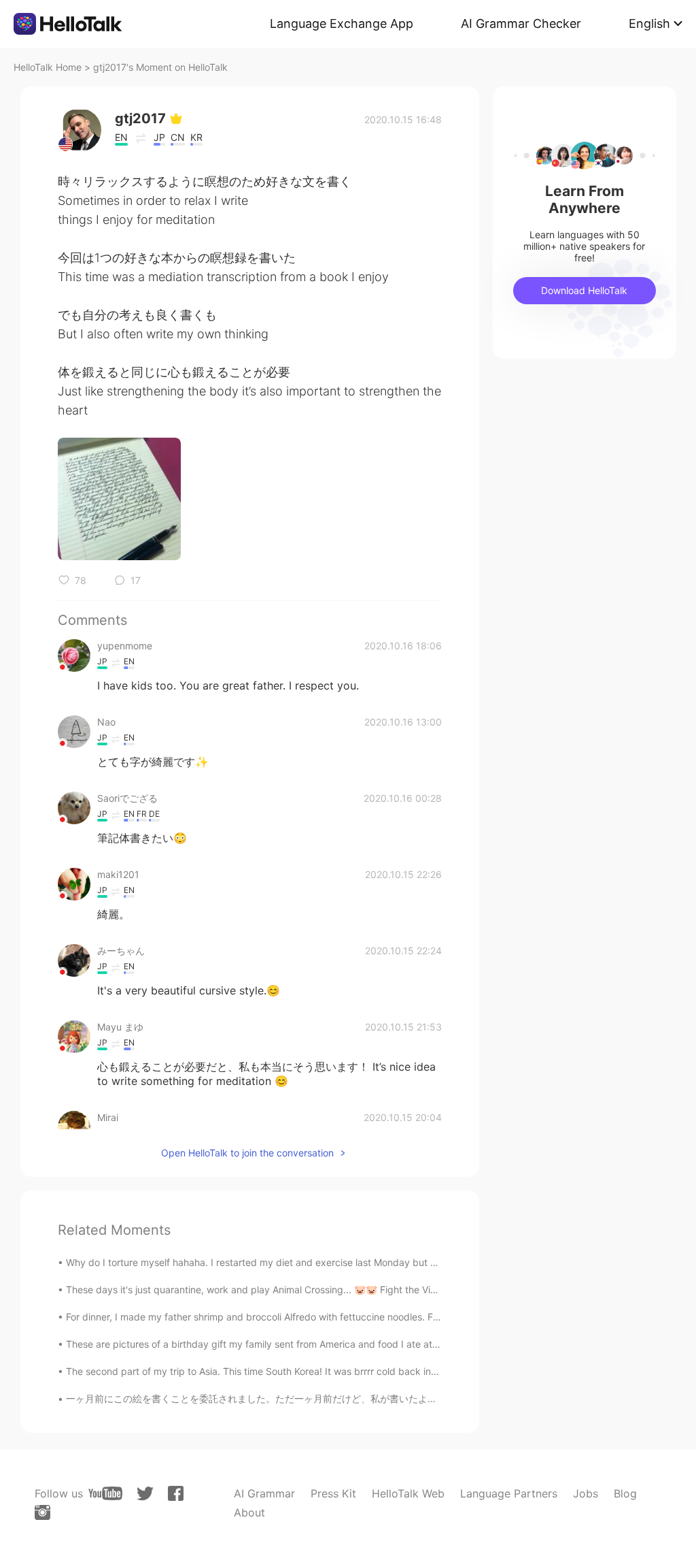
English (649, 23)
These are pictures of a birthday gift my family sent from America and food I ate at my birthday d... (286, 1344)
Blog (625, 1493)
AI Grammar (264, 1493)
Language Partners (508, 1493)
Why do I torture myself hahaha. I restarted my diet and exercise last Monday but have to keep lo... (286, 1262)
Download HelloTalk (584, 290)
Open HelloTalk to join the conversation (247, 1152)
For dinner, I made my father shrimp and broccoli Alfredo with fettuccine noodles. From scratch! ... (283, 1317)
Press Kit (333, 1493)
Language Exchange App (341, 23)
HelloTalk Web (408, 1493)
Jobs (585, 1493)
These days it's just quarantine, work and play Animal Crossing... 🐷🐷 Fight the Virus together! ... (282, 1289)
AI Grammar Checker (521, 23)
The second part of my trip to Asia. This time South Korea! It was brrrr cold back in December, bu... (285, 1371)
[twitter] (145, 1494)
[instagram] (42, 1512)
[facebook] (176, 1493)
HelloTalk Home (48, 67)
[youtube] (105, 1493)
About (249, 1512)
